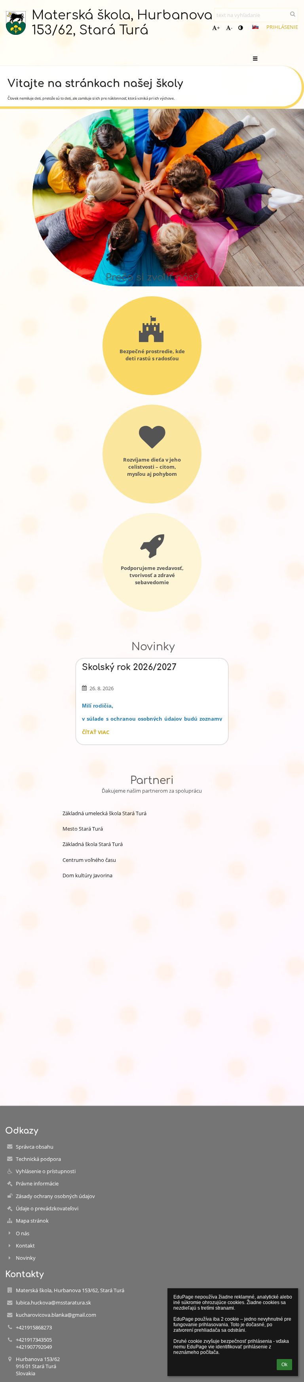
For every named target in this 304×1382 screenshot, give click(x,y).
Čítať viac (95, 733)
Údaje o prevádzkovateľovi (47, 1208)
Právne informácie (37, 1183)
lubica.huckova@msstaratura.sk (53, 1302)
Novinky (26, 1257)
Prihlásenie (282, 26)
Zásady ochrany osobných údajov (55, 1196)
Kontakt (25, 1245)
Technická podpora (38, 1158)
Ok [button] (284, 1364)
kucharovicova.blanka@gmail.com (56, 1314)
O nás (22, 1233)
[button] (240, 27)
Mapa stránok (32, 1220)
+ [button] (218, 27)
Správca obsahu (34, 1146)
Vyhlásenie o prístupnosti (46, 1171)
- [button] (231, 27)
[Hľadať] (292, 14)
